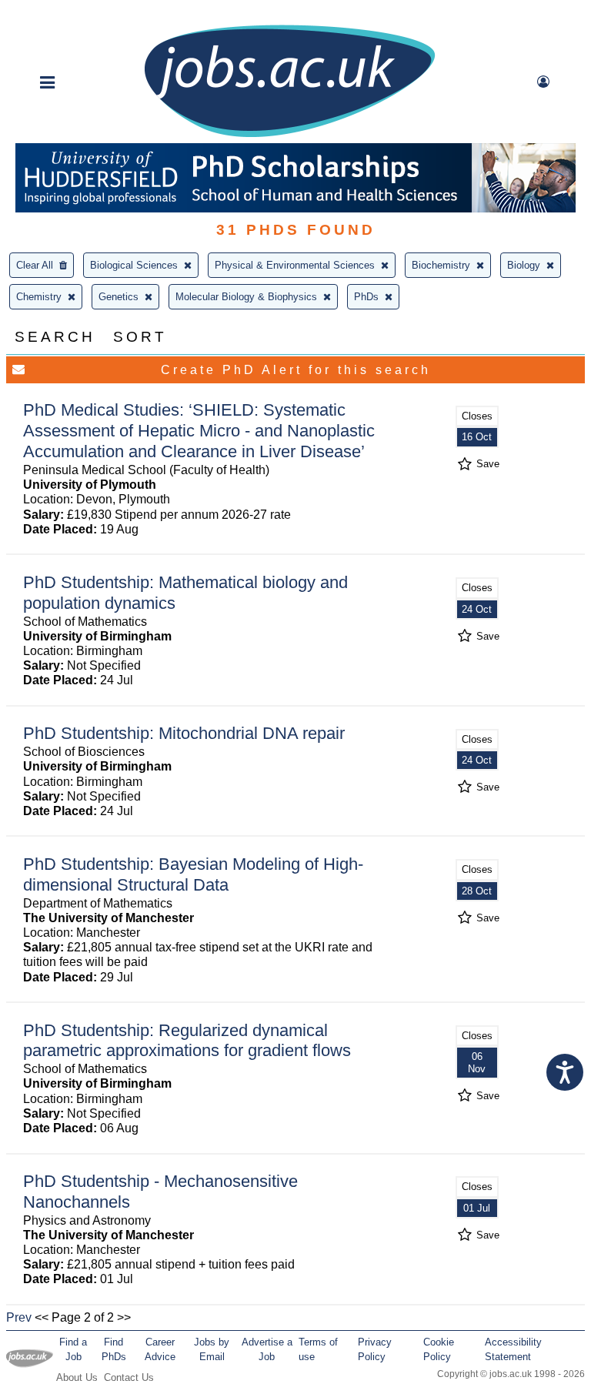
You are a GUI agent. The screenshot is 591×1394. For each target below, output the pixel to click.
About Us (77, 1377)
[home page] (289, 135)
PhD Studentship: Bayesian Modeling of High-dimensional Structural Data (193, 874)
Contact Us (129, 1377)
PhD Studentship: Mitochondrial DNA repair (184, 733)
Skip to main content (61, 13)
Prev (19, 1317)
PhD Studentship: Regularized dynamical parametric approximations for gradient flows (187, 1041)
